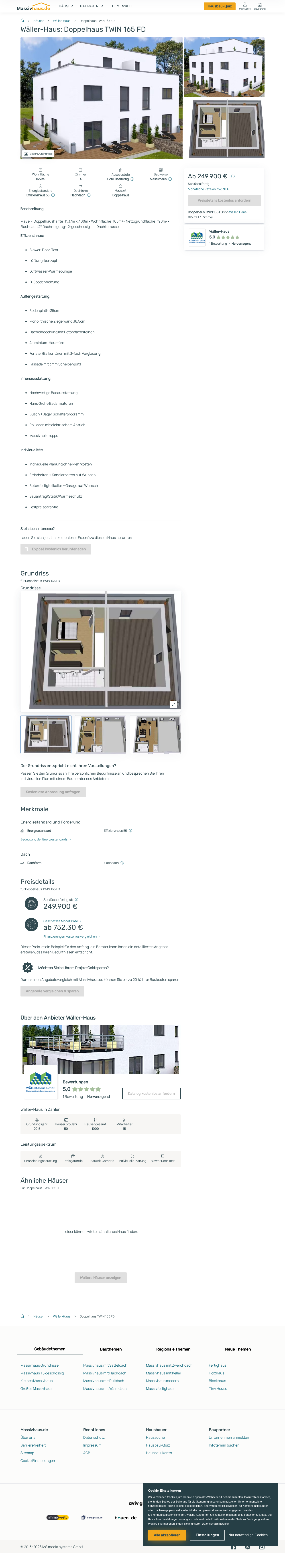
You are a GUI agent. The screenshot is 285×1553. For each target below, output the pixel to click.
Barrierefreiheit (33, 1445)
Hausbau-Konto (159, 1452)
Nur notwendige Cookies (248, 1535)
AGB (86, 1452)
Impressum (92, 1445)
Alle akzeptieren (167, 1535)
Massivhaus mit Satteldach (105, 1365)
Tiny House (218, 1388)
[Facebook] (233, 1546)
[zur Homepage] (24, 20)
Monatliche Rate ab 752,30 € (208, 189)
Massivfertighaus (160, 1388)
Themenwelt (121, 6)
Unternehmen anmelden (229, 1437)
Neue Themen (238, 1349)
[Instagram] (262, 1546)
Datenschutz (94, 1437)
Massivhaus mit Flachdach (104, 1373)
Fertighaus (217, 1365)
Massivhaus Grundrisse (39, 1365)
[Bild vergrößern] (173, 704)
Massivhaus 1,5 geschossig (42, 1373)
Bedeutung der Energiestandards (43, 839)
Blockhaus (217, 1380)
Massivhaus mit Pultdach (103, 1380)
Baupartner (91, 6)
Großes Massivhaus (36, 1388)
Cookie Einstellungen (37, 1460)
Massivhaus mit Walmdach (105, 1388)
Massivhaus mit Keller (163, 1373)
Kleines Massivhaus (36, 1380)
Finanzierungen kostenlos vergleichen (70, 936)
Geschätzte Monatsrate (60, 921)
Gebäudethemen (49, 1349)
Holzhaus (216, 1373)
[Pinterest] (247, 1546)
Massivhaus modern (162, 1380)
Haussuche (155, 1437)
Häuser (66, 6)
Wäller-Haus (61, 21)
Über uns (27, 1437)
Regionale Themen (173, 1349)
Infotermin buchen (224, 1445)
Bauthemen (111, 1349)
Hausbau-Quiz (220, 6)
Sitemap (27, 1452)
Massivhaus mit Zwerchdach (169, 1365)
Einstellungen (207, 1535)
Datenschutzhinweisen (216, 1523)
